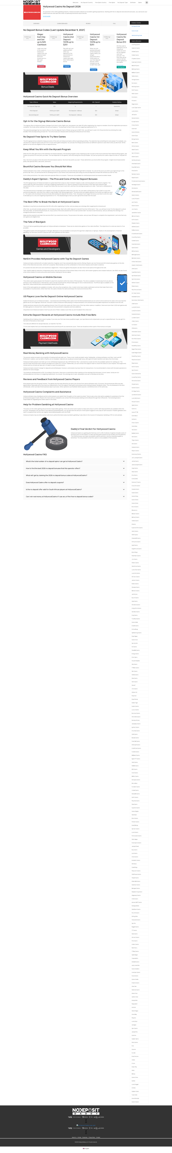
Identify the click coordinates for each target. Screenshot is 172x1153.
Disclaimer (85, 1137)
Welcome (75, 2)
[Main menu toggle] (147, 2)
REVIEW (88, 23)
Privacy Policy (92, 1137)
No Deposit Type (123, 2)
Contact (98, 1137)
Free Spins (112, 2)
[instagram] (86, 1122)
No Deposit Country (87, 2)
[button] (29, 37)
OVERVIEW (36, 23)
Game (140, 2)
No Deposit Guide (136, 26)
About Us (74, 1137)
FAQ (114, 23)
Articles (79, 1137)
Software (133, 2)
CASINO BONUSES (62, 23)
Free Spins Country (100, 2)
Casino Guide (135, 31)
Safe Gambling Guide (137, 35)
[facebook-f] (86, 1120)
